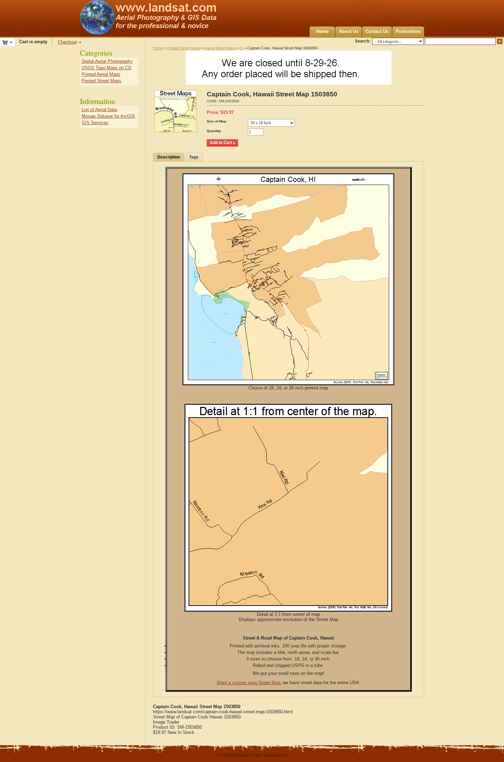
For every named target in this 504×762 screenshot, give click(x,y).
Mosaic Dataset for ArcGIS (108, 116)
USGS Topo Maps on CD (106, 67)
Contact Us (376, 31)
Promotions (408, 31)
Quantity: (214, 131)
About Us (348, 31)
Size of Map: (217, 121)
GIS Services (95, 122)
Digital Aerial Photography (107, 61)
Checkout (67, 42)
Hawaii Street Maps (220, 48)
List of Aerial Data (99, 109)
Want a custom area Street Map (248, 682)
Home (322, 31)
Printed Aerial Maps (101, 74)
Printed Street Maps (183, 48)
